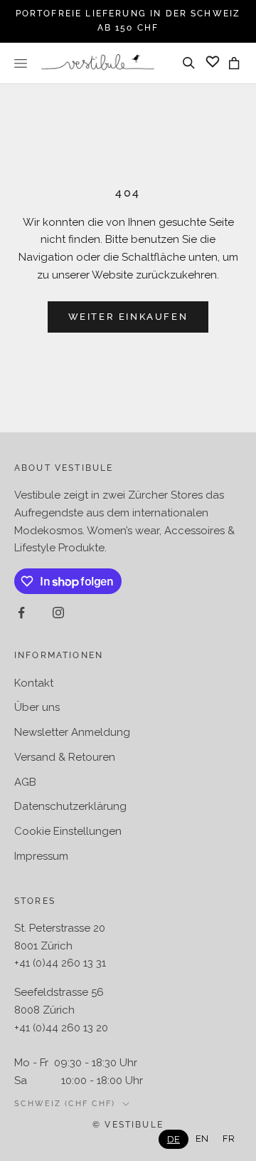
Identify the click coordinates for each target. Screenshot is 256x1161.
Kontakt (33, 683)
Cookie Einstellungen (68, 831)
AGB (25, 782)
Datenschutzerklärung (70, 806)
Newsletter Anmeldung (72, 732)
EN (202, 1138)
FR (229, 1138)
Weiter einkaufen (128, 316)
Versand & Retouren (64, 757)
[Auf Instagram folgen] (58, 612)
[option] (201, 1138)
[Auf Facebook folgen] (21, 612)
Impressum (41, 856)
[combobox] (173, 1139)
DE (173, 1139)
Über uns (37, 707)
